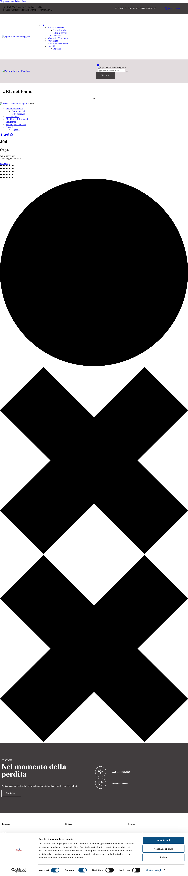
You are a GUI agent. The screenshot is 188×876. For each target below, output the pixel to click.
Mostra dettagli (154, 870)
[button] (97, 65)
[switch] (82, 870)
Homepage (5, 163)
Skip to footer (21, 1)
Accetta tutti (163, 840)
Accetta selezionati (163, 849)
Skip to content (7, 1)
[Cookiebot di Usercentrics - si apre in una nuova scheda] (19, 870)
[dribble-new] (8, 134)
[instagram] (11, 134)
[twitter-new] (4, 134)
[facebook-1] (1, 134)
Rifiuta (163, 857)
